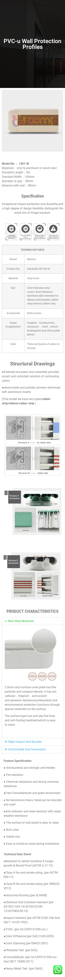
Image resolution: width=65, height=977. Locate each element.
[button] (32, 621)
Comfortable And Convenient (27, 749)
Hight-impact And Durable (25, 741)
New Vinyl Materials (21, 621)
